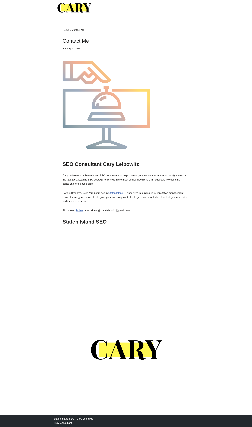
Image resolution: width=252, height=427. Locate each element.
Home (66, 29)
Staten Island (115, 192)
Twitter (79, 210)
